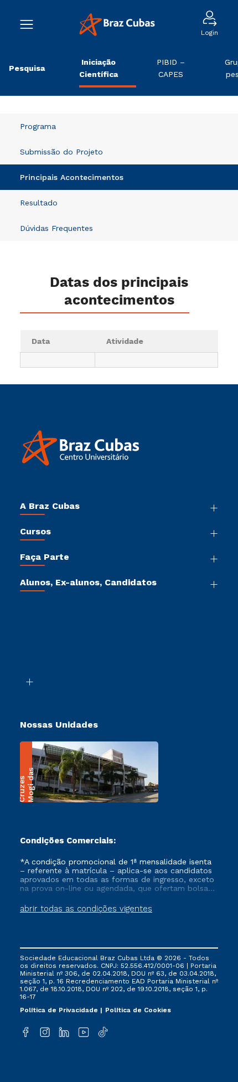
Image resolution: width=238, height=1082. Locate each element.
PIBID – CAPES (171, 68)
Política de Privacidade (60, 1010)
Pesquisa (27, 68)
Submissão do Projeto (61, 151)
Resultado (39, 202)
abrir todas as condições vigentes (86, 909)
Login (209, 33)
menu (32, 24)
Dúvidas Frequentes (56, 228)
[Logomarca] (117, 24)
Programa (38, 126)
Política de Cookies (138, 1010)
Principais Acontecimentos (71, 177)
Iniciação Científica (98, 68)
